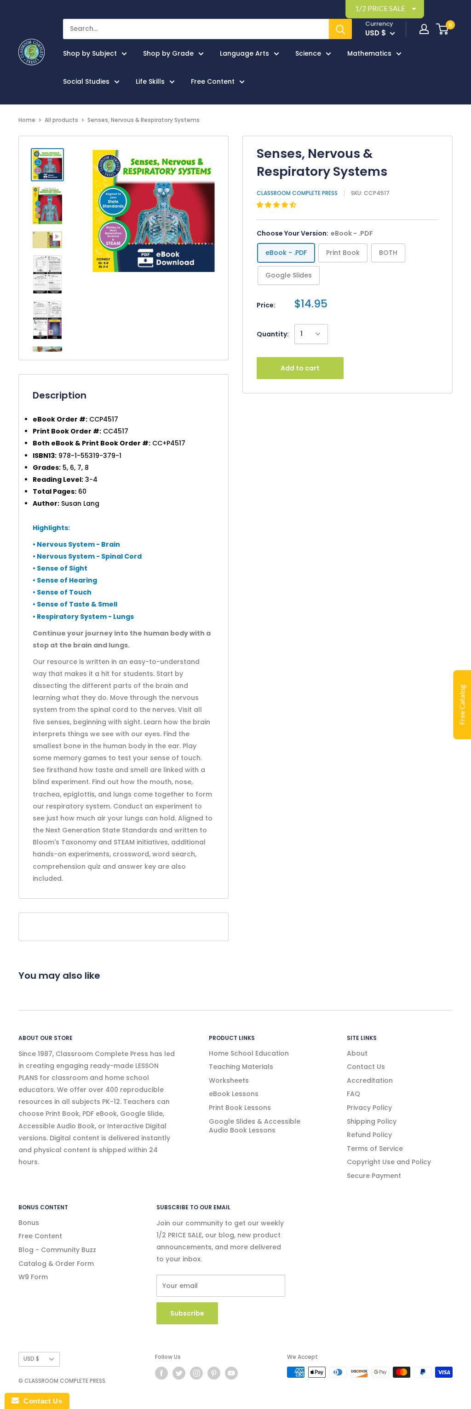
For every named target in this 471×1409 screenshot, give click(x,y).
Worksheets (229, 1080)
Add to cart (300, 368)
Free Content (213, 81)
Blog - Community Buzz (57, 1249)
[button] (277, 204)
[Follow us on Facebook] (161, 1373)
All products (61, 120)
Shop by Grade (168, 53)
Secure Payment (374, 1175)
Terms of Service (375, 1148)
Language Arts (244, 53)
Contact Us (366, 1066)
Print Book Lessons (240, 1107)
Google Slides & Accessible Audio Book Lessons (254, 1126)
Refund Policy (369, 1134)
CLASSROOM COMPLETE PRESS (297, 193)
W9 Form (33, 1277)
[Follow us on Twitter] (178, 1373)
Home (26, 120)
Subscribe (187, 1313)
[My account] (424, 29)
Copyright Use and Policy (389, 1161)
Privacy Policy (369, 1107)
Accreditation (370, 1080)
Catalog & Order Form (56, 1263)
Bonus (28, 1222)
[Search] (340, 29)
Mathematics (369, 53)
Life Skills (150, 81)
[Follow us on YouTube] (231, 1373)
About (357, 1053)
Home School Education (249, 1053)
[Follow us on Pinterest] (213, 1373)
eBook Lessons (233, 1093)
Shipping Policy (371, 1121)
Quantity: (273, 334)
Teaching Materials (241, 1066)
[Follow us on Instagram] (196, 1373)
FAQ (353, 1093)
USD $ (31, 1359)
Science (308, 53)
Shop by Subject (90, 53)
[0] (442, 29)
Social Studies (86, 81)
